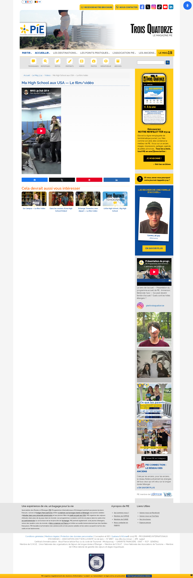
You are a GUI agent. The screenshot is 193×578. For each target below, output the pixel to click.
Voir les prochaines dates (138, 576)
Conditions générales (34, 536)
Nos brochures (145, 519)
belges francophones (44, 513)
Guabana (115, 536)
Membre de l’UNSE (121, 519)
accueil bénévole (28, 521)
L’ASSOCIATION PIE (123, 52)
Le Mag (163, 52)
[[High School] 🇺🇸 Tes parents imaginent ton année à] (154, 401)
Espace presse (145, 523)
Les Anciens (146, 52)
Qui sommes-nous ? (121, 513)
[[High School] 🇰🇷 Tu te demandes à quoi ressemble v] (154, 437)
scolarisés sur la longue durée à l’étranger (73, 513)
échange (65, 521)
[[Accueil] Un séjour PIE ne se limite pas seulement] (154, 365)
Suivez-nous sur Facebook (150, 513)
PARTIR (26, 52)
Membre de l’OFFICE (121, 516)
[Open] (187, 5)
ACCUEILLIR (42, 52)
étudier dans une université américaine (38, 515)
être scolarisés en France (59, 523)
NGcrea (124, 536)
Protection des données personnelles (77, 536)
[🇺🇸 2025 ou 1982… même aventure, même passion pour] (154, 329)
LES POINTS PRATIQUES (94, 52)
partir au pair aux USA (78, 515)
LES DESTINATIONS (64, 52)
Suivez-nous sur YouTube (149, 516)
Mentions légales (52, 536)
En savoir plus (147, 487)
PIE (50, 510)
